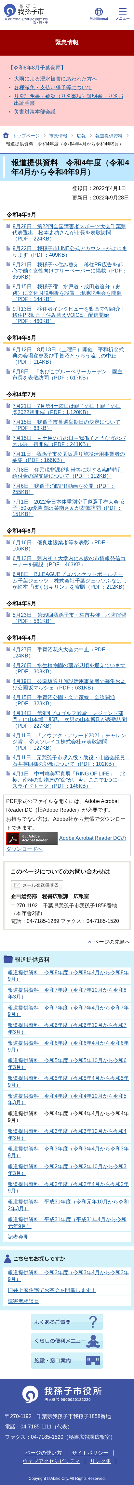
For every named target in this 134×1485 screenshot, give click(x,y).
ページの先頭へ (112, 942)
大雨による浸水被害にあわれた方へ (55, 78)
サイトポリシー (90, 1453)
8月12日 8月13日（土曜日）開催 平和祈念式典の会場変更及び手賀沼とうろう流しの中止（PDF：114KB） (68, 356)
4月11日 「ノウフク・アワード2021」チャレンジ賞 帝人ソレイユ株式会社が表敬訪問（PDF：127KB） (69, 742)
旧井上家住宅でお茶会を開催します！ (52, 1290)
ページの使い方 (43, 1453)
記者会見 (18, 1237)
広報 (81, 135)
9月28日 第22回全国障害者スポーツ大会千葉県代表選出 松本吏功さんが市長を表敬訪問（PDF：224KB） (69, 232)
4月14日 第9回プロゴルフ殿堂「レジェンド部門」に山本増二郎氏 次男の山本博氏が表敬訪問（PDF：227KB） (69, 719)
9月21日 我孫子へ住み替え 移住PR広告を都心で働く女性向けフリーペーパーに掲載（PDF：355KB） (69, 271)
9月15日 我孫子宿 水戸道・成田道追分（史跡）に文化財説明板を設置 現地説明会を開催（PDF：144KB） (67, 293)
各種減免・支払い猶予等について (53, 87)
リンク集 (100, 1461)
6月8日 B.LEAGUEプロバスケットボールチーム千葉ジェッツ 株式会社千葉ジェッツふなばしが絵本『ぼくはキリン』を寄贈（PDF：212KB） (69, 580)
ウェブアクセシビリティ (51, 1461)
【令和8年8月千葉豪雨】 (37, 67)
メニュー (122, 18)
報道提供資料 (109, 135)
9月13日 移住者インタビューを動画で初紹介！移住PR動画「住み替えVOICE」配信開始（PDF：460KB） (69, 315)
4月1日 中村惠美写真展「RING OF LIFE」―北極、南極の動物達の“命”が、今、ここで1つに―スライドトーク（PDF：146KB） (68, 780)
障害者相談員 (23, 1301)
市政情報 (58, 135)
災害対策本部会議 (35, 111)
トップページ (26, 135)
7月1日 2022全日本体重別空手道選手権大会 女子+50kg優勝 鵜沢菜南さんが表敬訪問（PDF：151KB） (68, 508)
